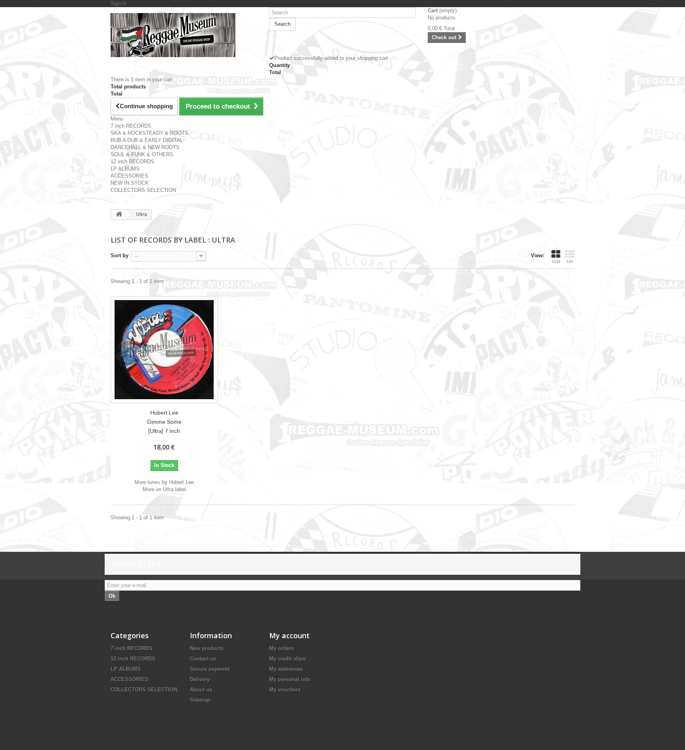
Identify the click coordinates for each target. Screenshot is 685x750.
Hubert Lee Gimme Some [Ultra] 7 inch (164, 421)
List (569, 261)
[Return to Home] (118, 215)
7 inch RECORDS (131, 126)
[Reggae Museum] (184, 35)
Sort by (119, 255)
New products (207, 648)
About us (201, 690)
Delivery (200, 679)
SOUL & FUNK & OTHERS (142, 154)
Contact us (203, 659)
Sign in (118, 3)
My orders (281, 648)
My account (289, 635)
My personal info (289, 679)
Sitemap (200, 700)
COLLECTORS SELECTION (143, 190)
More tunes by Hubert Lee (164, 482)
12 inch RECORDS (132, 162)
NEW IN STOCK (130, 183)
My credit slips (287, 659)
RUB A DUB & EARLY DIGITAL (147, 140)
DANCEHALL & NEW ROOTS (145, 147)
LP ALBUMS (125, 169)
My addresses (286, 669)
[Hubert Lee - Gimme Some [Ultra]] (164, 349)
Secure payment (210, 669)
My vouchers (284, 690)
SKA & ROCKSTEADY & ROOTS (149, 133)
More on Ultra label (164, 489)
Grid (556, 261)
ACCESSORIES (129, 176)
